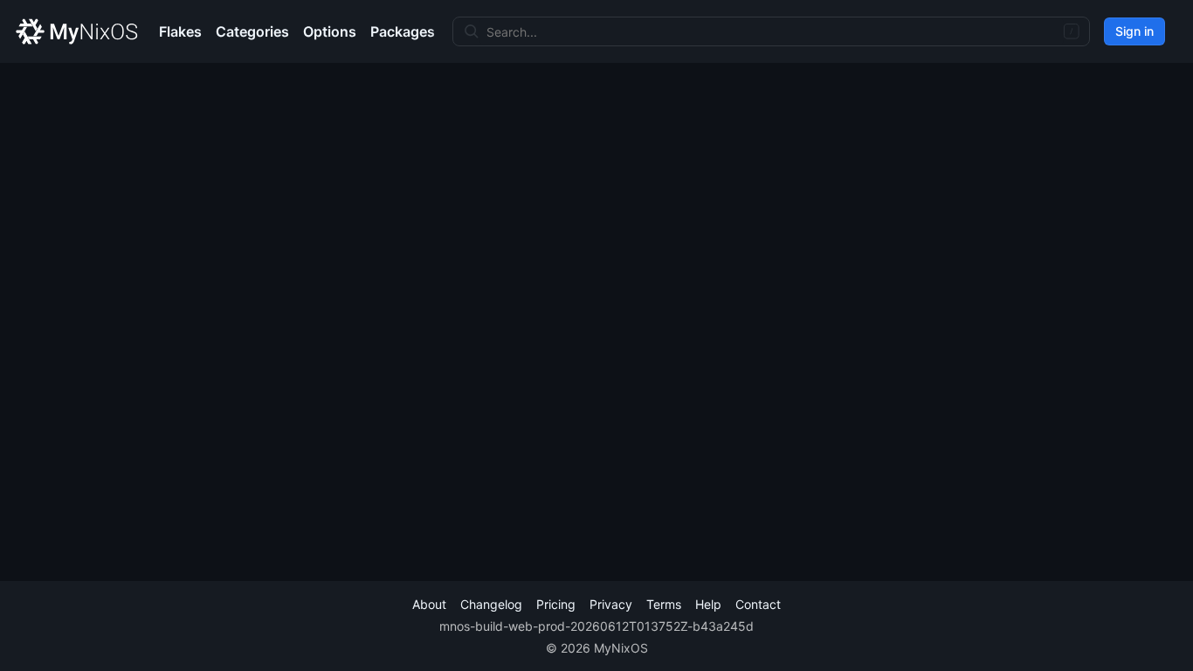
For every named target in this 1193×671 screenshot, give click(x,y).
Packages (402, 31)
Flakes (180, 31)
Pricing (556, 604)
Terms (663, 604)
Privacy (611, 604)
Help (708, 604)
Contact (758, 604)
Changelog (491, 604)
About (429, 604)
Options (329, 31)
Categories (252, 31)
